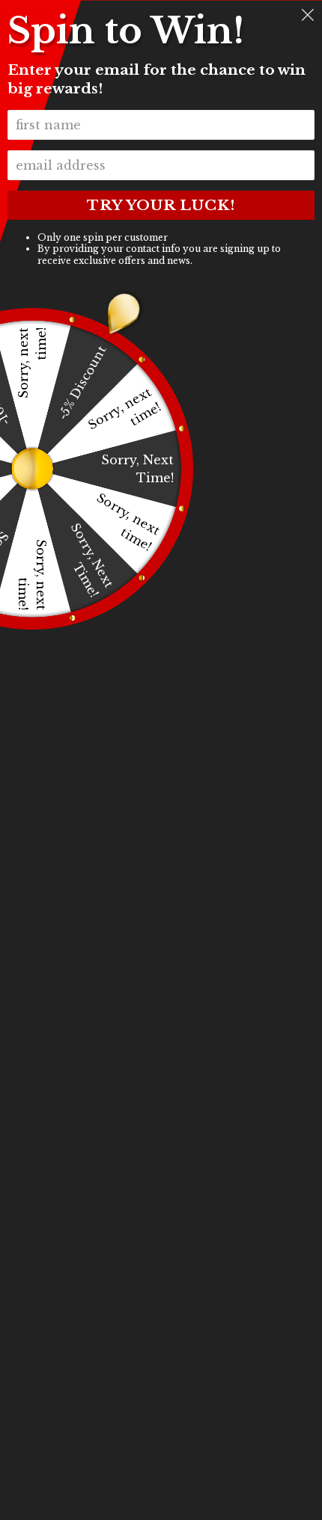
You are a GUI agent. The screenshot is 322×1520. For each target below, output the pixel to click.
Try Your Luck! (161, 205)
